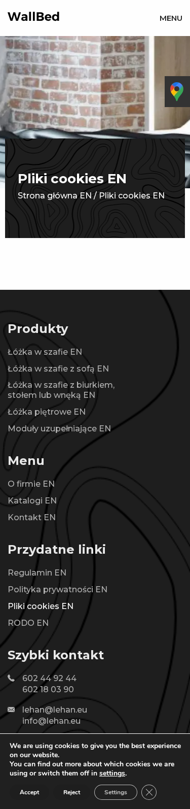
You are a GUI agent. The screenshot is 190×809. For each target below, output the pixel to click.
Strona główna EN (55, 195)
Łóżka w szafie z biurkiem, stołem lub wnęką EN (61, 390)
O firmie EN (31, 484)
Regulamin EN (37, 573)
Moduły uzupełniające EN (59, 428)
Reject (71, 792)
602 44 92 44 (49, 678)
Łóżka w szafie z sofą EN (58, 369)
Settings (115, 792)
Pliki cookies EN (40, 606)
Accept (29, 792)
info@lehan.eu (51, 721)
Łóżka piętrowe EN (47, 412)
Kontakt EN (32, 517)
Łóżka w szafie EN (45, 352)
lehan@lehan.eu (54, 710)
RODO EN (28, 623)
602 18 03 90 (48, 689)
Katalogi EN (32, 500)
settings (112, 773)
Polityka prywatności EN (57, 589)
